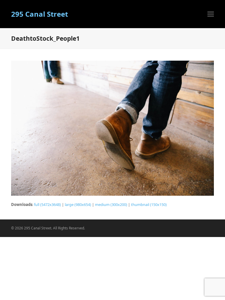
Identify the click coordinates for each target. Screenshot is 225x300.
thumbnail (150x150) (149, 204)
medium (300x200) (111, 204)
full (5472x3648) (47, 204)
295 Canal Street (39, 14)
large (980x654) (78, 204)
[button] (210, 14)
